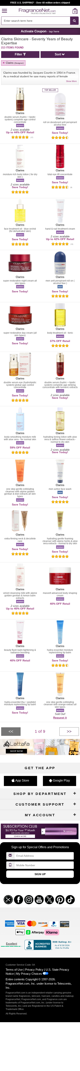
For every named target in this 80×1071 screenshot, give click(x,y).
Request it (60, 717)
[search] (69, 11)
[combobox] (40, 20)
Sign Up (40, 874)
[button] (4, 11)
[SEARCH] (74, 20)
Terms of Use (14, 969)
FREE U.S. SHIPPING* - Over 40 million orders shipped (40, 2)
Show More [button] (71, 81)
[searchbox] (35, 20)
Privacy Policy (34, 969)
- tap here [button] (40, 31)
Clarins (14, 62)
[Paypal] (54, 924)
